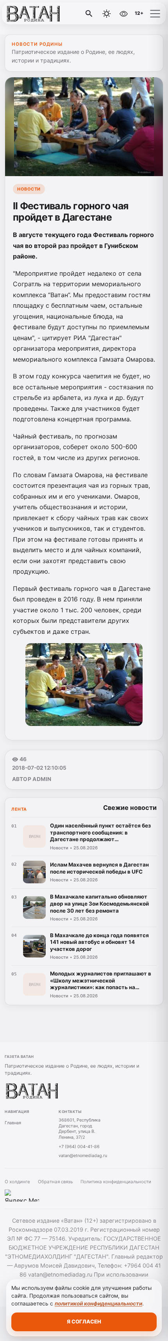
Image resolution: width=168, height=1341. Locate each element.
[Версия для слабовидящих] (123, 13)
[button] (155, 13)
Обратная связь (55, 1181)
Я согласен (84, 1321)
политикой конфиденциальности (98, 1303)
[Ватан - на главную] (38, 13)
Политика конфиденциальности (115, 1181)
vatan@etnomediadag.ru (83, 1155)
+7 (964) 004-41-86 (79, 1146)
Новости (29, 189)
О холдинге (17, 1181)
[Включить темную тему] (106, 13)
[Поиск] (89, 13)
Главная (13, 1122)
